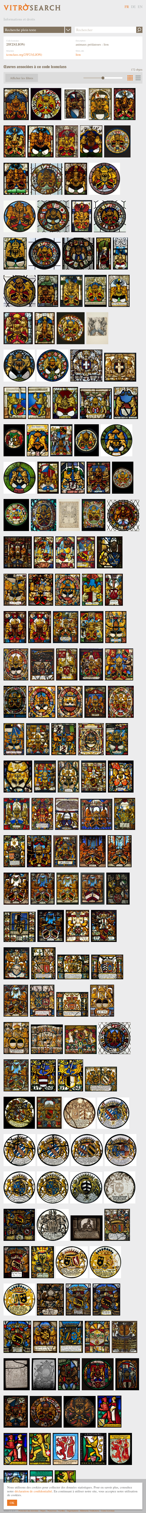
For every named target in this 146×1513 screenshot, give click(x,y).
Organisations (72, 1511)
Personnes (52, 1511)
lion (78, 54)
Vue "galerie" (138, 77)
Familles (61, 1511)
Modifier (68, 30)
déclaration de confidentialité (33, 1491)
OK (12, 1503)
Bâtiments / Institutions (89, 1511)
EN (140, 6)
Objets (43, 1511)
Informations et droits (19, 19)
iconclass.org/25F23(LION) (24, 54)
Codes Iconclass (107, 1511)
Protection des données (28, 1511)
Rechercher (139, 30)
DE (133, 6)
